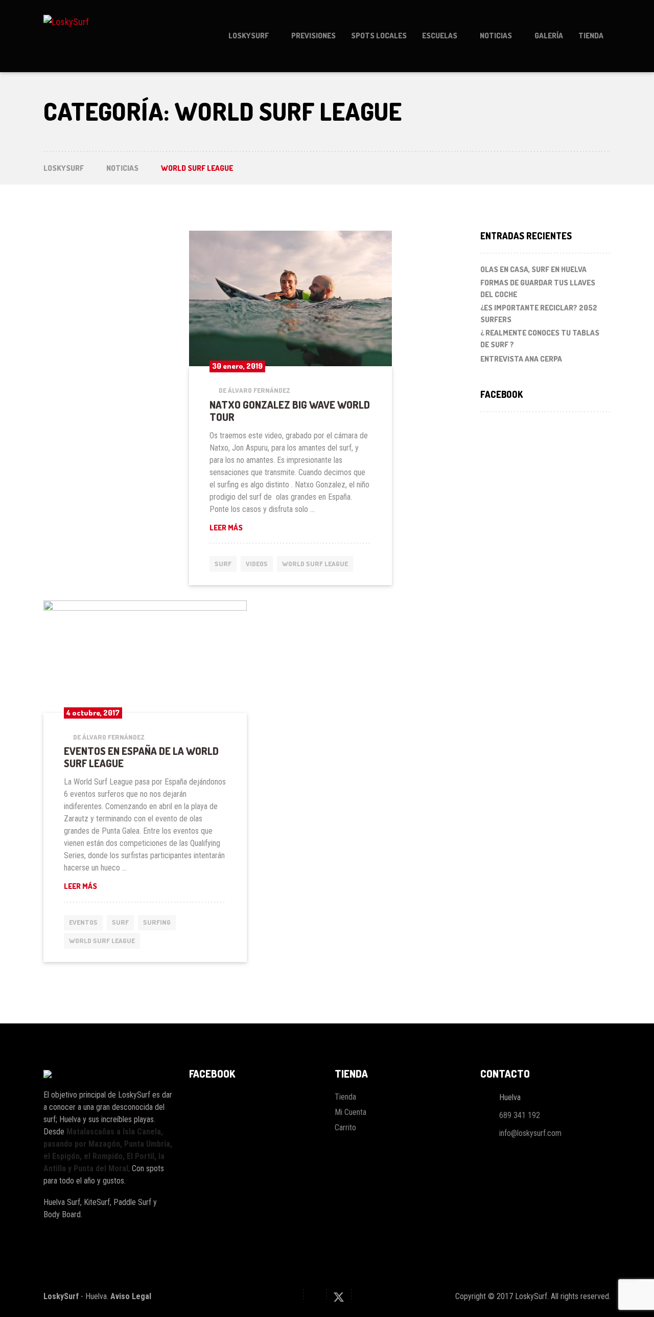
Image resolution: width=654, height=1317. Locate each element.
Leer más (290, 527)
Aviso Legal (130, 1296)
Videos (257, 564)
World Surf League (315, 564)
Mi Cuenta (350, 1112)
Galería (548, 35)
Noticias (496, 35)
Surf (223, 564)
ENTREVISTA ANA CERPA (521, 359)
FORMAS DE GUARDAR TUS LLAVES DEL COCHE (537, 288)
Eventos (83, 922)
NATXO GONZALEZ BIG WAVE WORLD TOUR (289, 410)
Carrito (345, 1127)
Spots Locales (379, 35)
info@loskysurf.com (530, 1133)
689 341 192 (519, 1115)
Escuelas (439, 35)
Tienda (590, 35)
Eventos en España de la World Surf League (141, 757)
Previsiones (313, 35)
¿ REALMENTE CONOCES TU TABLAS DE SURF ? (539, 338)
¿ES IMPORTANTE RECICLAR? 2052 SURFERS (538, 313)
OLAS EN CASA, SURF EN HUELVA (533, 269)
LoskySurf (248, 35)
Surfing (157, 922)
